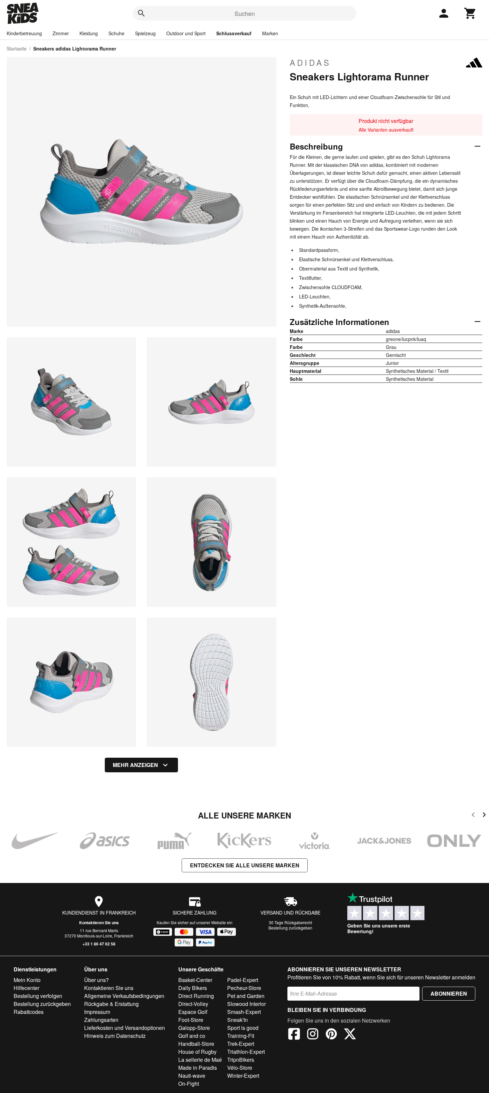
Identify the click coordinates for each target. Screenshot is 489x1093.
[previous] (473, 815)
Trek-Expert (240, 1043)
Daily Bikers (192, 988)
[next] (484, 815)
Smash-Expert (244, 1012)
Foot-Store (190, 1020)
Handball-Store (196, 1043)
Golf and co (191, 1035)
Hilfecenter (26, 988)
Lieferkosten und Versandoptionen (124, 1028)
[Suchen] (141, 13)
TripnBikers (240, 1059)
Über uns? (96, 980)
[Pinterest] (331, 1034)
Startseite (17, 48)
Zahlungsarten (101, 1020)
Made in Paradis (197, 1067)
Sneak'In (237, 1020)
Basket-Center (195, 980)
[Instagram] (312, 1034)
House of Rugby (197, 1051)
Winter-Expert (243, 1075)
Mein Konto (27, 980)
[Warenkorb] (470, 13)
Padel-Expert (242, 980)
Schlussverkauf (233, 33)
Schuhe (116, 33)
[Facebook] (294, 1034)
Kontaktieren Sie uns (99, 922)
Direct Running (196, 996)
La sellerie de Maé (200, 1059)
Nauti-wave (191, 1075)
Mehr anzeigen (135, 765)
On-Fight (188, 1083)
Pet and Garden (245, 996)
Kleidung (89, 33)
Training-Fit (240, 1035)
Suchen (245, 13)
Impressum (97, 1012)
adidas (310, 62)
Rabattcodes (29, 1012)
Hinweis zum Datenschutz (115, 1035)
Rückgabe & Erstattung (111, 1004)
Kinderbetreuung (24, 33)
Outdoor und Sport (186, 33)
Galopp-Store (194, 1028)
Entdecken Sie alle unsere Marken (244, 865)
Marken (270, 33)
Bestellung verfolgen (38, 996)
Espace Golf (192, 1012)
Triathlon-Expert (246, 1051)
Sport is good (242, 1028)
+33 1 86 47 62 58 (98, 944)
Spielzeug (145, 33)
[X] (350, 1034)
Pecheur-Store (244, 988)
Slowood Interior (246, 1004)
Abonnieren (448, 993)
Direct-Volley (193, 1004)
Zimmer (61, 33)
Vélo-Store (239, 1067)
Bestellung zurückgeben (290, 927)
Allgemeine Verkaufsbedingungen (124, 996)
